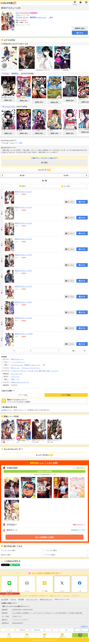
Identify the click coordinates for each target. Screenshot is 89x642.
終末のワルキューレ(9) (23, 318)
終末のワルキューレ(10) (24, 334)
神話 (40, 371)
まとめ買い (67, 186)
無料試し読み (80, 28)
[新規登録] (75, 2)
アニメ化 (5, 143)
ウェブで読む (66, 395)
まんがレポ (44, 170)
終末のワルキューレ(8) (23, 302)
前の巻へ (22, 175)
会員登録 (4, 410)
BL (66, 630)
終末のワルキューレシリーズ (20, 382)
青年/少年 (37, 630)
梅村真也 (38, 17)
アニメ (12, 143)
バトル (36, 371)
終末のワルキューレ (17, 359)
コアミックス (15, 376)
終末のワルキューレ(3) (23, 223)
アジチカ (22, 17)
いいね (79, 591)
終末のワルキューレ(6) (23, 271)
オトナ (81, 630)
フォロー (62, 591)
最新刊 (24, 186)
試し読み (44, 162)
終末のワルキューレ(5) (23, 255)
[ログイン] (80, 2)
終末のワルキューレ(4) (23, 239)
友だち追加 (9, 591)
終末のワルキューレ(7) (23, 286)
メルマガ (27, 591)
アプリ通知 (44, 591)
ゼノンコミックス (8, 106)
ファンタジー (54, 371)
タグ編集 (19, 143)
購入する (80, 33)
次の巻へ (66, 175)
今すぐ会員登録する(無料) (44, 537)
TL (52, 630)
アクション (23, 371)
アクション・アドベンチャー (31, 368)
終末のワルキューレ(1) (23, 192)
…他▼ (50, 17)
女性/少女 (22, 630)
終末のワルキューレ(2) (23, 207)
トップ (8, 630)
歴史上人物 (45, 371)
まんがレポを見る (44, 455)
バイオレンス (15, 371)
